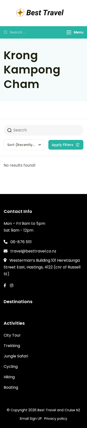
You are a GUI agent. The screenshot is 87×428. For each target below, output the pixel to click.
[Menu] (68, 32)
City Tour (12, 335)
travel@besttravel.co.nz (33, 251)
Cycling (11, 366)
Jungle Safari (16, 356)
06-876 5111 (21, 242)
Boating (11, 387)
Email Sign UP (31, 418)
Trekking (12, 345)
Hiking (9, 377)
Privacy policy (55, 418)
